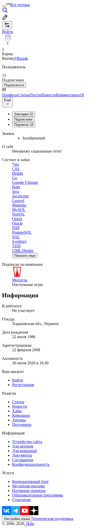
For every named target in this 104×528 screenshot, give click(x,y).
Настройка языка (17, 519)
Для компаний (24, 451)
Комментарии (70, 95)
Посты (35, 95)
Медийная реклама (28, 486)
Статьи (24, 95)
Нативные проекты (28, 490)
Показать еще (24, 255)
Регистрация (23, 385)
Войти (17, 380)
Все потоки (20, 5)
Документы (22, 455)
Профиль (10, 95)
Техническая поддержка (52, 518)
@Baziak (20, 58)
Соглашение (22, 460)
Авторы (19, 420)
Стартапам (21, 499)
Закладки (23, 114)
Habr (29, 523)
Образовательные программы (37, 495)
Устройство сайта (27, 441)
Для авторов (22, 446)
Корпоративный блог (30, 481)
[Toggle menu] (4, 6)
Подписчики (23, 119)
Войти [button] (7, 32)
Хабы (17, 411)
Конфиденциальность (30, 464)
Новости (48, 95)
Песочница (21, 424)
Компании (21, 415)
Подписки (23, 125)
